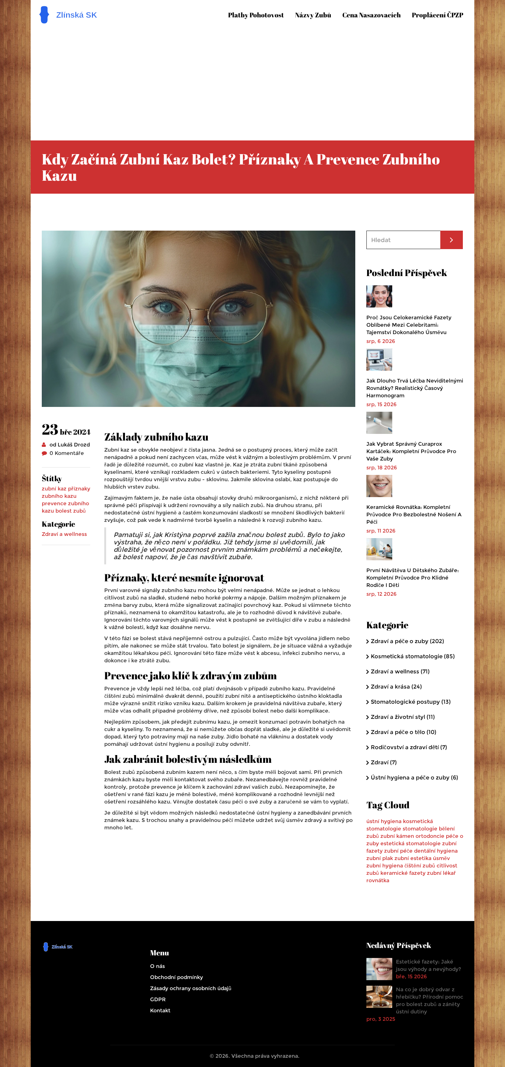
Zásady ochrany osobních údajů (190, 988)
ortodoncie (430, 836)
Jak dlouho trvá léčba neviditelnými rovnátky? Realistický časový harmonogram (414, 388)
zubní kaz (54, 488)
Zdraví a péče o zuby (407, 641)
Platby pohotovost (256, 14)
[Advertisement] (258, 81)
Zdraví (384, 762)
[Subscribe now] (451, 240)
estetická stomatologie (410, 843)
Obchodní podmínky (176, 977)
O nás (157, 966)
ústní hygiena (383, 821)
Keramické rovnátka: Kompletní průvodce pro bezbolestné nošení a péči (413, 514)
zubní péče (398, 850)
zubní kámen (397, 836)
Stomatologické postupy (411, 701)
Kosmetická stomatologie (413, 656)
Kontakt (160, 1010)
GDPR (158, 999)
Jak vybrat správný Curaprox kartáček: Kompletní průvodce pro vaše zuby (411, 451)
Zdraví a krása (396, 686)
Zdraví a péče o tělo (403, 731)
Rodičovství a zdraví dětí (409, 747)
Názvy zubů (313, 14)
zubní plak (379, 858)
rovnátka (377, 880)
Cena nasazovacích (371, 14)
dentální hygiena (436, 850)
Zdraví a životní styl (403, 716)
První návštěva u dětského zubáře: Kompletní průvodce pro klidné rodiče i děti (412, 577)
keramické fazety (403, 873)
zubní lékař (441, 873)
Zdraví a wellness (64, 534)
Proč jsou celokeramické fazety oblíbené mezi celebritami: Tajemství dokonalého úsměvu (408, 325)
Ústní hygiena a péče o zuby (414, 777)
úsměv (441, 858)
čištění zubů (419, 865)
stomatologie (420, 828)
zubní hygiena (384, 865)
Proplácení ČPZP (437, 14)
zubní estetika (412, 858)
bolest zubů (70, 510)
